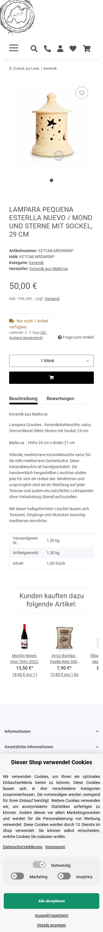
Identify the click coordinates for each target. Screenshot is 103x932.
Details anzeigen (51, 925)
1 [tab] (51, 180)
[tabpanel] (51, 125)
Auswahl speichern (51, 915)
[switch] (39, 864)
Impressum (55, 847)
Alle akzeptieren (51, 901)
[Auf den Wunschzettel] (82, 93)
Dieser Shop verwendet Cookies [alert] (51, 762)
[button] (60, 48)
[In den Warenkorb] (13, 79)
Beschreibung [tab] (23, 398)
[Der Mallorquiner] (24, 18)
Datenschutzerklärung (22, 847)
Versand (52, 298)
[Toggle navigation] (13, 47)
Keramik (36, 262)
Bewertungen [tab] (60, 398)
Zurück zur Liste (26, 68)
